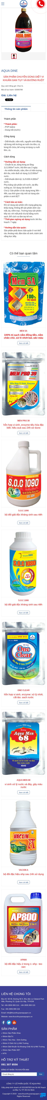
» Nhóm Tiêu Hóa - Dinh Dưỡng (13, 1040)
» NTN (3, 1053)
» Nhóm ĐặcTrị (7, 1036)
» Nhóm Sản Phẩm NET (10, 1050)
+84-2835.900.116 (12, 1009)
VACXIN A (23, 870)
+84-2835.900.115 (28, 1005)
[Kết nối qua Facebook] (3, 1022)
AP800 (23, 960)
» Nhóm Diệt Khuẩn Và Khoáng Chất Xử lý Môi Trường (23, 1047)
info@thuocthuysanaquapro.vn (19, 1013)
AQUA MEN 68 (23, 780)
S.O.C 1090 (23, 511)
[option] (23, 30)
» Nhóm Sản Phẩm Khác (11, 1033)
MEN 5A (23, 331)
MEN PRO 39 (23, 421)
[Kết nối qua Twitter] (9, 1022)
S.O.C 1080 (23, 600)
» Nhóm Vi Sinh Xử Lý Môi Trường (14, 1043)
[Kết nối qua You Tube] (14, 1022)
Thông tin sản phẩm (16, 109)
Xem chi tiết (23, 343)
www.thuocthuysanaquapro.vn (20, 1017)
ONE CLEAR (24, 690)
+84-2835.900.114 (12, 1005)
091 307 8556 (9, 1064)
